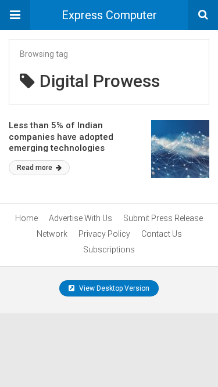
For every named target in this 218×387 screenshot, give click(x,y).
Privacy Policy (104, 233)
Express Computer (109, 15)
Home (26, 218)
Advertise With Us (80, 218)
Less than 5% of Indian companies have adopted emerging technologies (61, 136)
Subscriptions (109, 249)
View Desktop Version (113, 288)
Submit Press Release (163, 218)
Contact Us (161, 233)
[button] (15, 15)
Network (52, 233)
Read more (35, 168)
